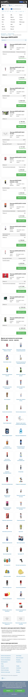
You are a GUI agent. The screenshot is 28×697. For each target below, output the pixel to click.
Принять (8, 690)
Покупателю (18, 661)
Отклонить (19, 690)
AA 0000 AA (6, 9)
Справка (18, 670)
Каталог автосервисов (5, 657)
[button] (25, 9)
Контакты (18, 672)
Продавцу (18, 659)
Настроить (14, 694)
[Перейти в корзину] (26, 2)
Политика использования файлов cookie (14, 687)
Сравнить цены (21, 61)
